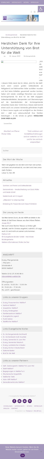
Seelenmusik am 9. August (13, 196)
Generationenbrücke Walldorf (13, 382)
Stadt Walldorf (8, 368)
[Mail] (30, 401)
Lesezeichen (8, 123)
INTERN (26, 2)
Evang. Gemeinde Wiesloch (13, 342)
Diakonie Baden (8, 350)
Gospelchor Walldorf (10, 308)
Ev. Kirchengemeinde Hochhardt (15, 334)
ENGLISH (4, 7)
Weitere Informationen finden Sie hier (15, 242)
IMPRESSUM (34, 2)
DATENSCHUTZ (16, 2)
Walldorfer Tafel (9, 377)
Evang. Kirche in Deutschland (13, 348)
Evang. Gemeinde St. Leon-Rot (14, 340)
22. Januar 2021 (14, 56)
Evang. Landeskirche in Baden (14, 345)
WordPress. (38, 411)
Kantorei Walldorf (9, 305)
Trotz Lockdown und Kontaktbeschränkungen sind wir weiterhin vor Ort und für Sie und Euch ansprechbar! (33, 136)
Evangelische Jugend (11, 316)
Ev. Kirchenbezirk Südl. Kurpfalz (14, 337)
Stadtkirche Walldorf (10, 321)
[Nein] (41, 451)
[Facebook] (31, 11)
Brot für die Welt (9, 353)
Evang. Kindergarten (10, 311)
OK (22, 455)
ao (5, 56)
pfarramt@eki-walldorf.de (11, 276)
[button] (41, 9)
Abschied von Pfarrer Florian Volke (10, 132)
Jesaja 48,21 (6, 223)
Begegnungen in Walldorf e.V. (14, 371)
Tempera (29, 411)
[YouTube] (25, 401)
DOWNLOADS (5, 2)
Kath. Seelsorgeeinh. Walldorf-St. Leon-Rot (18, 366)
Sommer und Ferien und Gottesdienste (17, 185)
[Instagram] (34, 11)
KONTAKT (12, 7)
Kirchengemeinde (11, 35)
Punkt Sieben (8, 319)
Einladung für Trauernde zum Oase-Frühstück (20, 204)
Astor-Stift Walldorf (10, 379)
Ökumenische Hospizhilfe (12, 374)
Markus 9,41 (6, 234)
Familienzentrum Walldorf (12, 313)
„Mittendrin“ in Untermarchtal (13, 200)
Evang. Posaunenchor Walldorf (14, 302)
